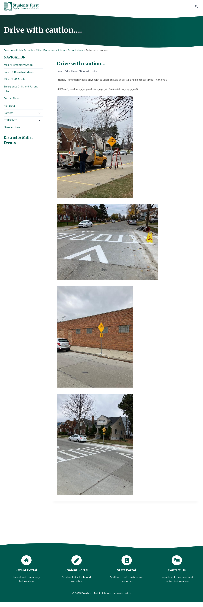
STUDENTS (10, 120)
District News (12, 98)
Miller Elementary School (18, 65)
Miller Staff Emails (14, 79)
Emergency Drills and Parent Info (21, 89)
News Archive (12, 127)
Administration (122, 593)
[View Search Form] (196, 6)
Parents (8, 113)
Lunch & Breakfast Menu (18, 72)
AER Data (9, 105)
